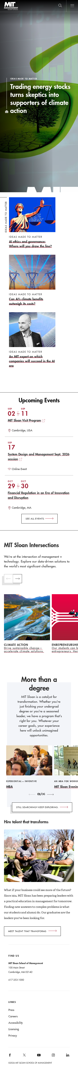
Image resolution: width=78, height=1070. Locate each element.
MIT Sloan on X (24, 1056)
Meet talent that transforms (27, 931)
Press (11, 1010)
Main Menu (72, 6)
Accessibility (15, 1023)
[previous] (8, 578)
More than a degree (39, 683)
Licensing (13, 1029)
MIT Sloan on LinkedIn (67, 1056)
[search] (60, 6)
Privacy (12, 1035)
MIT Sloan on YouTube (38, 1057)
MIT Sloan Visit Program (24, 420)
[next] (17, 578)
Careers (13, 1016)
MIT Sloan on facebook (10, 1056)
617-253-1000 (16, 979)
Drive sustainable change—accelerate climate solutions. (24, 649)
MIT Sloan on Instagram (52, 1056)
